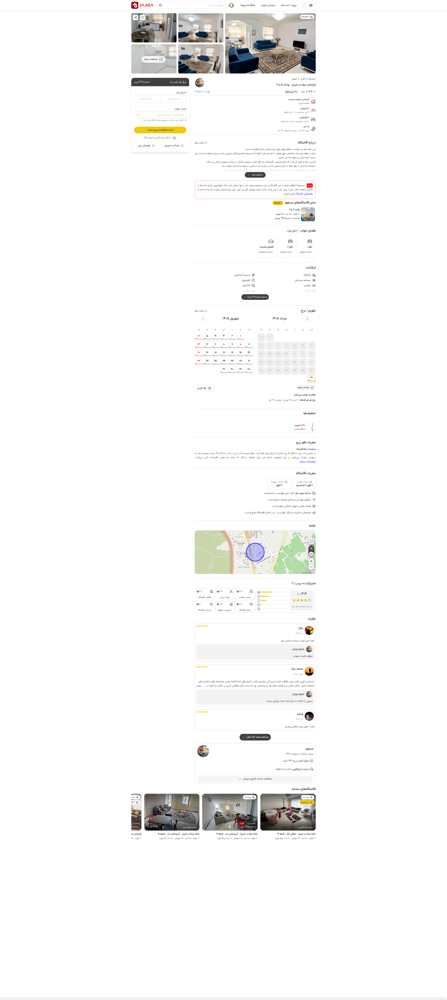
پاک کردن (201, 388)
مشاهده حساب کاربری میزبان (257, 779)
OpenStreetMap (307, 573)
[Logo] (134, 5)
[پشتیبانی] (231, 5)
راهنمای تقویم (303, 387)
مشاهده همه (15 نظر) (258, 737)
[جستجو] (160, 5)
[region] (255, 552)
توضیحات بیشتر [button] (308, 462)
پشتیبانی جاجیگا (304, 194)
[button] (288, 5)
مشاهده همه (257, 174)
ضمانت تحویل (171, 145)
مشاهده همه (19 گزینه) (257, 297)
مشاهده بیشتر (151, 59)
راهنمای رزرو (144, 145)
